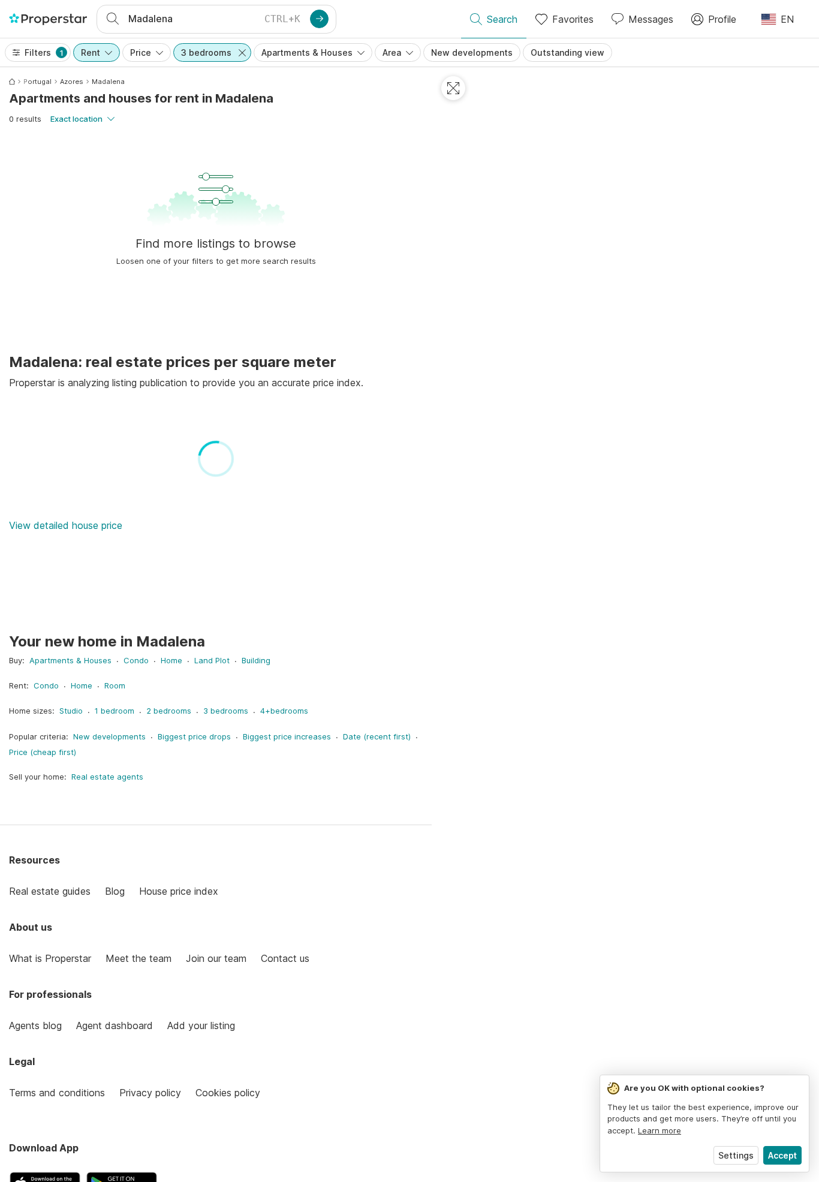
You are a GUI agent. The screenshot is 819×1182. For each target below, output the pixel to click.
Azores (71, 81)
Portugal (37, 81)
